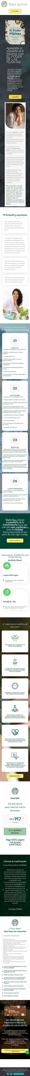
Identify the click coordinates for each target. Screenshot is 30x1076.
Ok (8, 1073)
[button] (15, 348)
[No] (28, 1071)
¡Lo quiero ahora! (15, 831)
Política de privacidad (19, 1073)
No (11, 1073)
